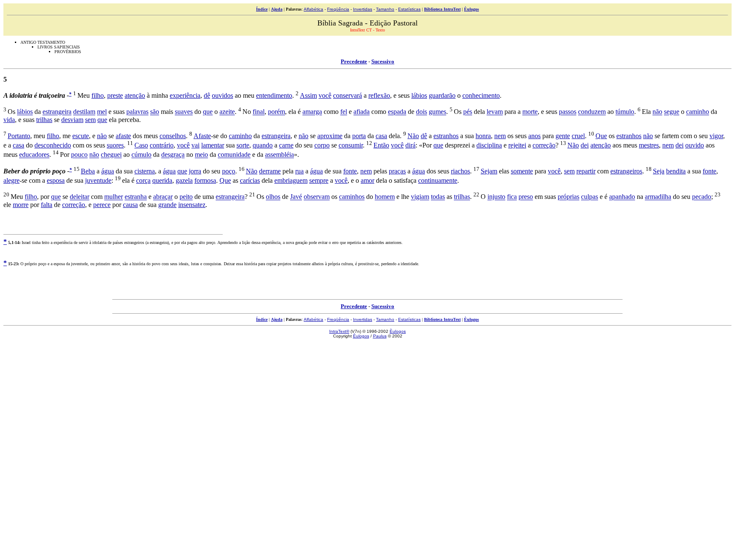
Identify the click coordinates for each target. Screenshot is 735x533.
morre (20, 204)
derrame (270, 171)
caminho (697, 112)
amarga (312, 112)
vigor (716, 135)
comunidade (234, 155)
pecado (701, 197)
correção (544, 145)
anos (534, 135)
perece (102, 204)
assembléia (279, 155)
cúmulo (141, 155)
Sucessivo (382, 61)
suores (115, 145)
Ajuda (276, 9)
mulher (113, 197)
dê (207, 95)
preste (115, 95)
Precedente (354, 61)
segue (671, 112)
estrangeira (57, 112)
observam (317, 197)
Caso (141, 145)
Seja (658, 171)
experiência (185, 95)
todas (438, 197)
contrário (162, 145)
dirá (410, 145)
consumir (351, 145)
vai (195, 145)
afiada (361, 112)
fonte (350, 171)
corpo (322, 145)
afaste (123, 135)
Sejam (489, 171)
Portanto (19, 135)
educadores (34, 155)
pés (467, 112)
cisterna (144, 171)
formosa (205, 180)
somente (522, 171)
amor (367, 180)
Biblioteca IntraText (442, 9)
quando (263, 145)
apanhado (622, 197)
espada (397, 112)
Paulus (380, 336)
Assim (308, 95)
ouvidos (222, 95)
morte (530, 112)
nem (500, 135)
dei (585, 145)
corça (143, 180)
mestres (649, 145)
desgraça (173, 155)
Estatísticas (409, 9)
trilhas (44, 119)
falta (46, 204)
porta (359, 135)
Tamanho (385, 9)
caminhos (352, 197)
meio (201, 155)
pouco (79, 155)
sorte (242, 145)
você (325, 95)
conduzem (592, 112)
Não (413, 135)
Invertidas (362, 9)
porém (276, 112)
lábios (419, 95)
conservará (347, 95)
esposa (56, 180)
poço (228, 171)
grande (167, 204)
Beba (88, 171)
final (259, 112)
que (208, 112)
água (107, 171)
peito (186, 197)
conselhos (173, 135)
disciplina (489, 145)
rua (299, 171)
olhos (273, 197)
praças (397, 171)
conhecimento (481, 95)
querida (162, 180)
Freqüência (338, 9)
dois (421, 112)
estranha (136, 197)
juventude (98, 180)
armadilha (658, 197)
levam (495, 112)
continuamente (437, 180)
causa (130, 204)
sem (90, 119)
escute (80, 135)
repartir (585, 171)
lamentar (212, 145)
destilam (84, 112)
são (154, 112)
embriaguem (291, 180)
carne (286, 145)
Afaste (202, 135)
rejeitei (517, 145)
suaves (184, 112)
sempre (318, 180)
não (657, 112)
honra (483, 135)
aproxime (329, 135)
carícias (250, 180)
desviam (72, 119)
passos (567, 112)
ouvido (694, 145)
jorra (195, 171)
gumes (437, 112)
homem (385, 197)
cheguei (111, 155)
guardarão (442, 95)
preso (525, 197)
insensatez (191, 204)
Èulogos (471, 9)
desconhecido (52, 145)
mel (102, 112)
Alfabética (313, 9)
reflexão (379, 95)
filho (97, 95)
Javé (296, 197)
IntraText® (339, 331)
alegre (11, 180)
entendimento (274, 95)
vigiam (420, 197)
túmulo (624, 112)
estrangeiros (626, 171)
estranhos (446, 135)
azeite (227, 112)
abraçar (163, 197)
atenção (135, 95)
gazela (184, 180)
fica (512, 197)
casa (381, 135)
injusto (496, 197)
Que (601, 135)
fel (343, 112)
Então (381, 145)
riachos (460, 171)
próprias (568, 197)
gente (563, 135)
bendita (676, 171)
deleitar (79, 197)
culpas (589, 197)
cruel (578, 135)
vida (9, 119)
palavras (137, 112)
